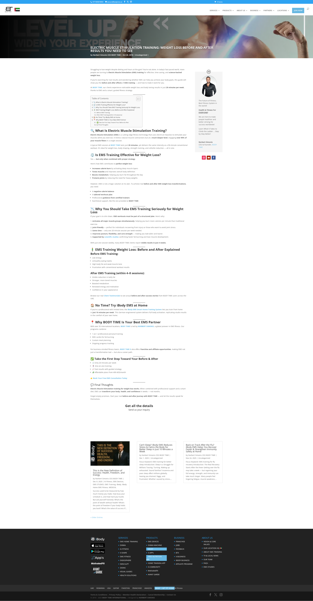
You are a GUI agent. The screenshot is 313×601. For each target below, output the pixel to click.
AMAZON (148, 588)
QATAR (116, 588)
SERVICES (213, 11)
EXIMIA (123, 545)
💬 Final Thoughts (102, 125)
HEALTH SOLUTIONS (128, 575)
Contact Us (171, 595)
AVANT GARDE (154, 574)
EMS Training (110, 484)
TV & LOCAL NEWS (211, 556)
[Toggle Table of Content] (137, 99)
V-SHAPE (123, 553)
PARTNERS (267, 11)
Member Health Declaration (134, 595)
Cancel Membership (156, 595)
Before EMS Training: (103, 112)
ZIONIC (123, 568)
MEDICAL (112, 487)
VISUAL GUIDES (126, 571)
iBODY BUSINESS (183, 560)
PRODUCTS (227, 11)
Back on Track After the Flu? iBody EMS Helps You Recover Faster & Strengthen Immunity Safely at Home (201, 448)
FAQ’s (206, 563)
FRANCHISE (180, 541)
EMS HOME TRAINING (129, 541)
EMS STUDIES (98, 484)
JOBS (178, 545)
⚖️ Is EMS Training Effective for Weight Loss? (109, 105)
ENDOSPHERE (125, 560)
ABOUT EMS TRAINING (213, 552)
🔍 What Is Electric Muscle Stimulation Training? (110, 102)
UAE (92, 588)
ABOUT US (241, 11)
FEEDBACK (180, 549)
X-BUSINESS (180, 556)
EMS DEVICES (153, 541)
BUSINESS (254, 11)
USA (109, 588)
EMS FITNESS (125, 556)
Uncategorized (141, 55)
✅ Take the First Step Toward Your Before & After (113, 122)
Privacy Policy (115, 595)
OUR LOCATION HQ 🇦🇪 (213, 548)
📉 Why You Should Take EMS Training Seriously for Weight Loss (116, 107)
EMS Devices (118, 481)
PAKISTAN (126, 588)
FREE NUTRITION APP (154, 558)
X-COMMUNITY (154, 567)
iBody (119, 484)
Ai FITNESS (124, 549)
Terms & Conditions (98, 595)
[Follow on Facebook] (214, 158)
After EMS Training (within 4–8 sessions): (109, 115)
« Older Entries (96, 517)
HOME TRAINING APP (156, 563)
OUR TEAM (208, 559)
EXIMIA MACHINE (155, 545)
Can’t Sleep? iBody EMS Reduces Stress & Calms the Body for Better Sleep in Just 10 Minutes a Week (156, 448)
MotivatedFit (153, 571)
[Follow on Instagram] (204, 158)
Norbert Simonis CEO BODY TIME (107, 55)
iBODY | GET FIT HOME (164, 588)
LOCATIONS (282, 11)
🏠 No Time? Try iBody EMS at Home (106, 117)
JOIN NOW (298, 10)
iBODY (150, 549)
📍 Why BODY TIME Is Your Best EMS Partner (109, 120)
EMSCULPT (124, 564)
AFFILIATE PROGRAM (184, 564)
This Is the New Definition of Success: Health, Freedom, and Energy (109, 472)
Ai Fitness (108, 481)
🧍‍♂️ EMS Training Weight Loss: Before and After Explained (113, 110)
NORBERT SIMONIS (147, 597)
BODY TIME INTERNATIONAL (114, 597)
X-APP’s (151, 553)
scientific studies (111, 237)
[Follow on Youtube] (209, 158)
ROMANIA (100, 588)
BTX (177, 553)
